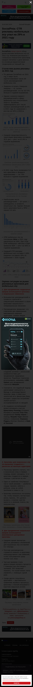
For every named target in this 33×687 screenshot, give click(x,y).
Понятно (16, 683)
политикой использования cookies (11, 679)
